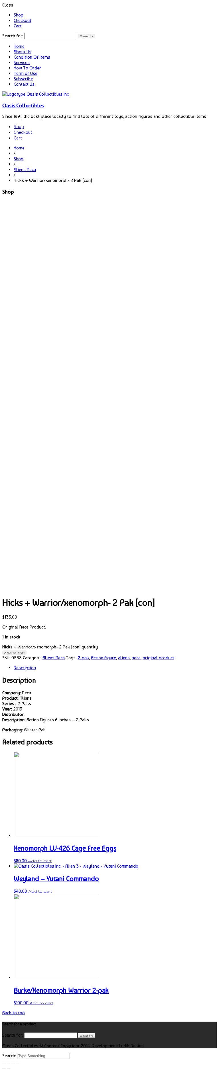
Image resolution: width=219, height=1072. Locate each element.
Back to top (13, 1012)
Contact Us (24, 84)
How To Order (27, 68)
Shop (18, 15)
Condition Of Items (32, 57)
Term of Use (25, 73)
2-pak (83, 657)
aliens (124, 657)
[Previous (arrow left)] (4, 1068)
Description (25, 667)
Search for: (12, 35)
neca (136, 657)
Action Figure (103, 657)
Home (19, 46)
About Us (22, 51)
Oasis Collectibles (23, 105)
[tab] (115, 667)
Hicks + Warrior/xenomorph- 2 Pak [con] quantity (50, 647)
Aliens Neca (25, 169)
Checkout (22, 20)
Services (22, 62)
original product (158, 657)
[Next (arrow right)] (8, 1068)
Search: (9, 1055)
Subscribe (23, 78)
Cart (18, 25)
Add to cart (14, 652)
